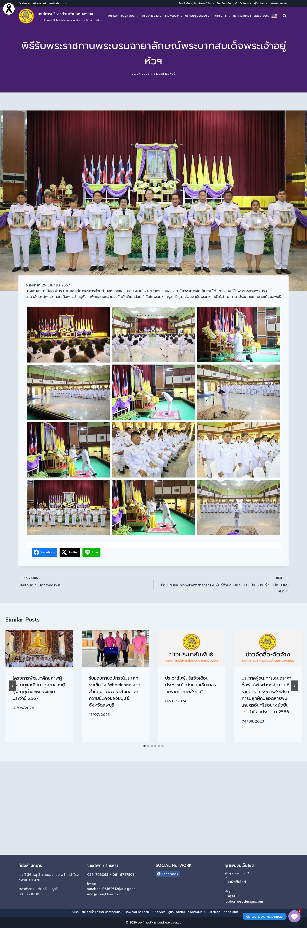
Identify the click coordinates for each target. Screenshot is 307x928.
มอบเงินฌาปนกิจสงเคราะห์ (39, 582)
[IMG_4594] (68, 334)
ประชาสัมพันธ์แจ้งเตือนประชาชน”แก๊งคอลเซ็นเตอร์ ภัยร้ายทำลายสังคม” (190, 685)
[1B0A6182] (153, 392)
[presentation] (39, 648)
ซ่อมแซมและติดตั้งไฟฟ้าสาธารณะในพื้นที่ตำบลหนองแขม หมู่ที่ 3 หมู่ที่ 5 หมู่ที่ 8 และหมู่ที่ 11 (225, 585)
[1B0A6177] (238, 334)
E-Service (245, 3)
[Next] (294, 685)
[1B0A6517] (68, 450)
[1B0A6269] (238, 450)
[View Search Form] (284, 16)
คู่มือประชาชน (261, 3)
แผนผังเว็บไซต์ (235, 881)
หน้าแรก (113, 16)
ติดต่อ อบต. (261, 16)
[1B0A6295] (68, 392)
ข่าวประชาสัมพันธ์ (164, 74)
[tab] (144, 746)
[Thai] (274, 16)
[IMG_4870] (153, 507)
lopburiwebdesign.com (244, 901)
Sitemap (214, 912)
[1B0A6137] (153, 334)
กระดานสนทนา (279, 3)
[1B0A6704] (68, 507)
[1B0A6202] (238, 392)
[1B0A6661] (238, 507)
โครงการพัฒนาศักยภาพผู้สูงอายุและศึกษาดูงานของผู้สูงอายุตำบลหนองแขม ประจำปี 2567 (39, 688)
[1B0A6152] (153, 450)
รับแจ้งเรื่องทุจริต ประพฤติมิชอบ (196, 3)
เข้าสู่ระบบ (232, 896)
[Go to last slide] (12, 685)
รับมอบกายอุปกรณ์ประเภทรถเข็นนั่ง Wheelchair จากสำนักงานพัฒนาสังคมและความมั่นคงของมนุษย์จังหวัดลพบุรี (114, 691)
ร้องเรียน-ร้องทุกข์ (227, 3)
